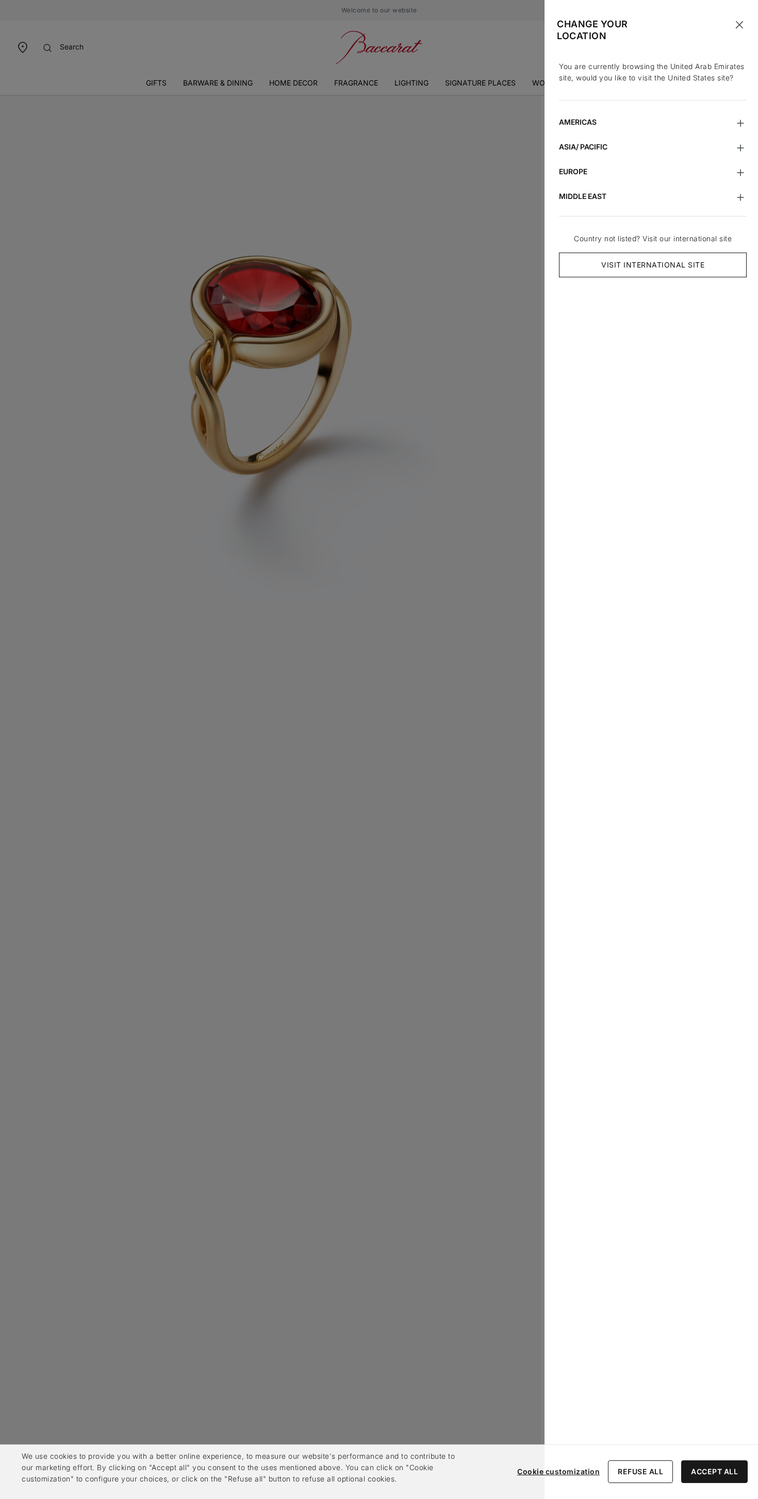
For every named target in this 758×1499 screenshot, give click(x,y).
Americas (578, 122)
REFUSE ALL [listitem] (640, 1471)
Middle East (582, 196)
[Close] (739, 25)
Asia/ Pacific (583, 146)
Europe (573, 171)
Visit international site (652, 264)
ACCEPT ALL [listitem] (714, 1471)
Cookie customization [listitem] (558, 1471)
